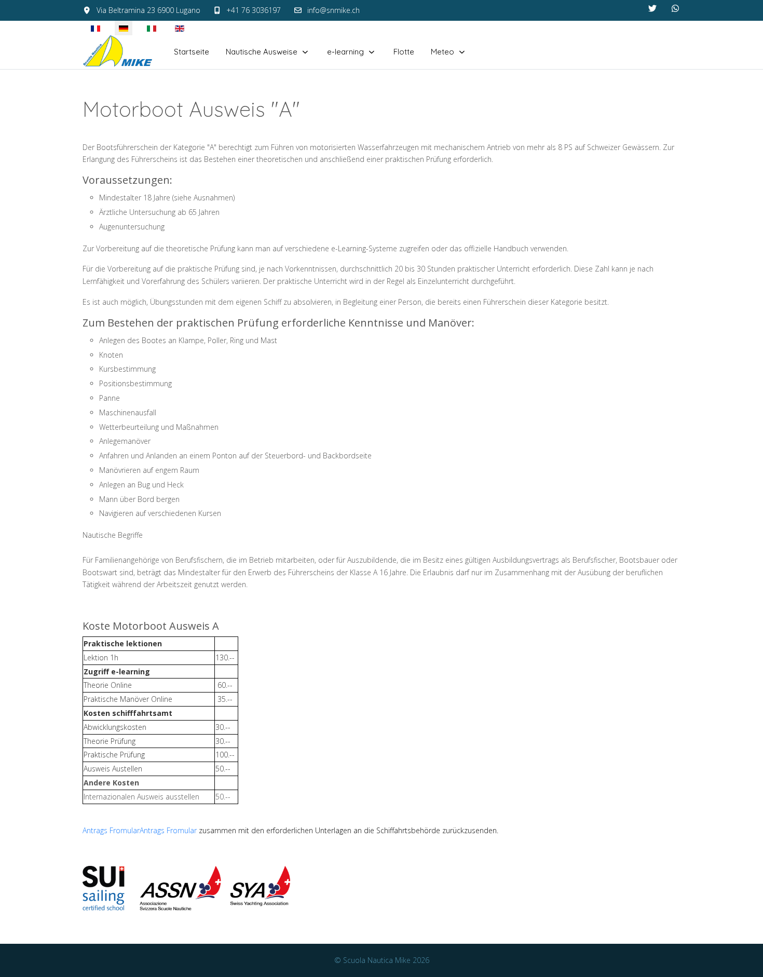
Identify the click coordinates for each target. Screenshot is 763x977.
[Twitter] (652, 8)
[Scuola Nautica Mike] (118, 52)
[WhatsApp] (675, 8)
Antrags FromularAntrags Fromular (140, 830)
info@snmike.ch (333, 10)
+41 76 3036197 (253, 10)
